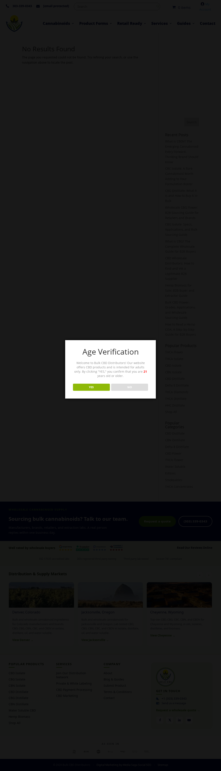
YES (91, 387)
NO (129, 387)
